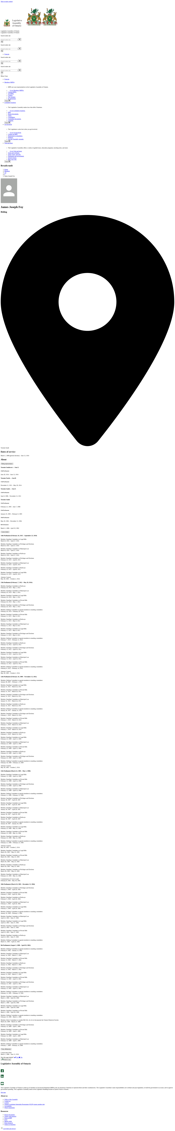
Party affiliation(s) (6, 1049)
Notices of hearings (9, 1124)
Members (7, 171)
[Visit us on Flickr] (2, 1081)
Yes (17, 1057)
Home (6, 169)
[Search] (2, 42)
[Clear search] (19, 39)
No (21, 1057)
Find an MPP (8, 1118)
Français (6, 54)
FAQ (5, 1119)
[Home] (29, 29)
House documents (9, 1114)
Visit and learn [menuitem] (8, 143)
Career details (5, 532)
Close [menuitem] (6, 101)
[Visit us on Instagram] (2, 1068)
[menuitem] (16, 90)
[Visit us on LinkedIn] (2, 1077)
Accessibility (8, 1106)
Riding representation (7, 463)
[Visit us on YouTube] (2, 1084)
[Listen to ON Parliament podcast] (1, 1079)
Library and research (10, 1116)
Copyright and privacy (9, 1128)
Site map (3, 1092)
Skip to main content (7, 1)
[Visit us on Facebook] (2, 1072)
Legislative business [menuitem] (10, 102)
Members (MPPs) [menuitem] (9, 82)
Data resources (8, 1123)
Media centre (8, 1121)
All (5, 173)
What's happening (9, 1107)
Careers (6, 1103)
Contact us (7, 1101)
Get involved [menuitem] (8, 124)
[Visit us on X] (2, 1074)
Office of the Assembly (11, 1099)
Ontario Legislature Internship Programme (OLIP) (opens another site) (24, 1104)
